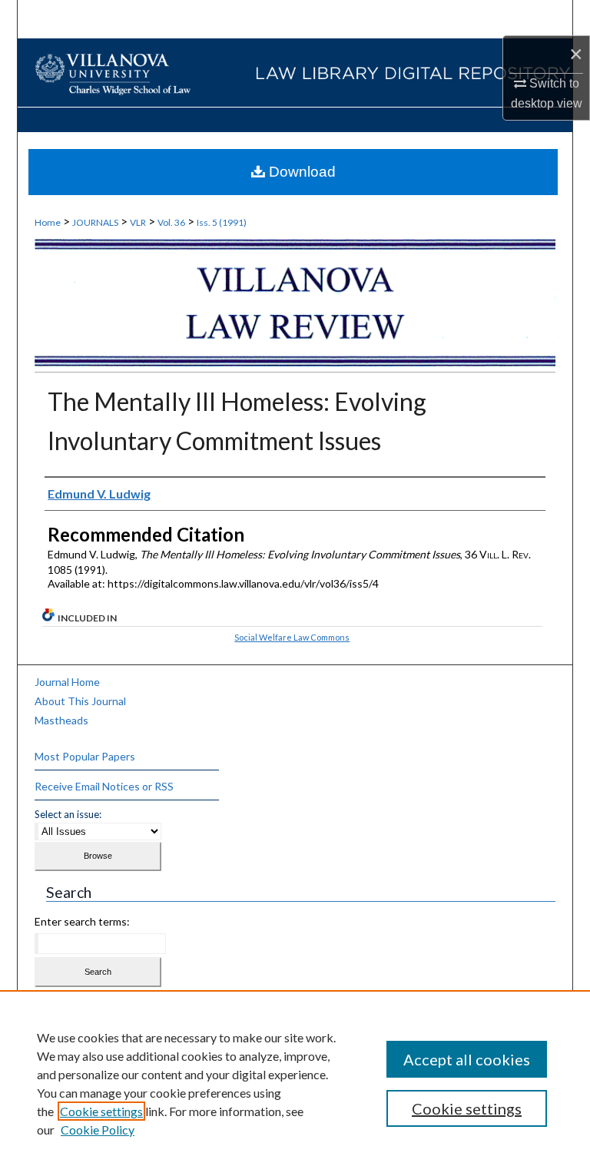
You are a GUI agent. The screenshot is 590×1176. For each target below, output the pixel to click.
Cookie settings (101, 1111)
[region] (295, 1083)
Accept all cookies (466, 1059)
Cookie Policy (97, 1129)
